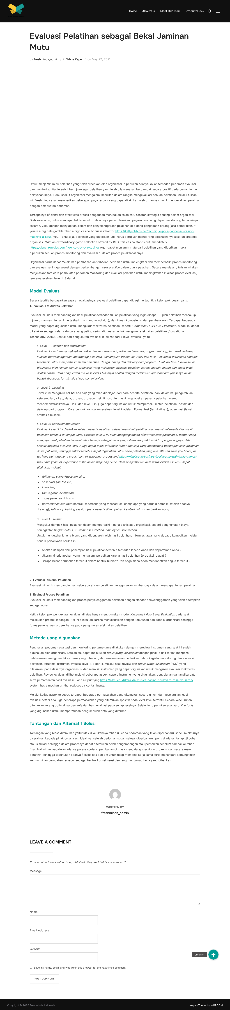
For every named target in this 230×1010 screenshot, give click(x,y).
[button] (213, 955)
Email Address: (40, 930)
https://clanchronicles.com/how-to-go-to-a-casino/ (64, 247)
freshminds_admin (46, 59)
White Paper (74, 59)
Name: (34, 912)
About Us (148, 11)
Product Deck (195, 11)
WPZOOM (217, 1005)
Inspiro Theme (198, 1005)
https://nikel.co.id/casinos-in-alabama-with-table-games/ (158, 456)
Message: (36, 871)
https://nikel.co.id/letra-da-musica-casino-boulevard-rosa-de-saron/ (146, 680)
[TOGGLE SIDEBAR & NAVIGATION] (219, 11)
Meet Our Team (170, 11)
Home (133, 11)
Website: (35, 949)
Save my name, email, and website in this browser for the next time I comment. (80, 967)
